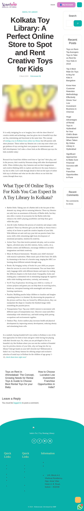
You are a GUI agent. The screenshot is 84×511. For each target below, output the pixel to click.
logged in (18, 403)
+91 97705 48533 (55, 462)
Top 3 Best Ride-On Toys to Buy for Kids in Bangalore (72, 75)
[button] (66, 4)
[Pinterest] (50, 441)
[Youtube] (44, 441)
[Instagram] (34, 441)
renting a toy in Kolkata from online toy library (22, 141)
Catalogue (29, 469)
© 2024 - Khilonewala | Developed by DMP (42, 507)
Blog (9, 474)
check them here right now (16, 357)
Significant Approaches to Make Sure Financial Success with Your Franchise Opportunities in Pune (72, 165)
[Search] (78, 23)
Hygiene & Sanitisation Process (29, 479)
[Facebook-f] (39, 441)
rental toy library (30, 12)
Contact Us (11, 477)
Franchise (29, 465)
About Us (11, 465)
